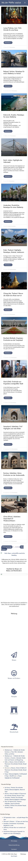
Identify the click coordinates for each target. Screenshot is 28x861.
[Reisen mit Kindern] (14, 673)
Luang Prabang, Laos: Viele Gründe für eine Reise (12, 29)
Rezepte (14, 696)
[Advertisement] (14, 630)
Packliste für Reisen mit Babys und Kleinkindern (14, 570)
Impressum (14, 849)
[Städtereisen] (14, 710)
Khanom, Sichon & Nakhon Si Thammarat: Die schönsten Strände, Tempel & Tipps (15, 764)
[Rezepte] (14, 691)
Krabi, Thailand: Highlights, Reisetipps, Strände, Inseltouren (13, 251)
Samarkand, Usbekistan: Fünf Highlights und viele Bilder (12, 427)
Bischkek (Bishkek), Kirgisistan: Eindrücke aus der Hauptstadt (13, 339)
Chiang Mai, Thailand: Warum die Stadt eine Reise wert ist (13, 294)
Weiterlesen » (8, 42)
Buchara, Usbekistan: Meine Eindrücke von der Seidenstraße (13, 474)
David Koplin (14, 856)
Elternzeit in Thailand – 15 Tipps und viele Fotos (16, 821)
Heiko (6, 762)
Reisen (14, 660)
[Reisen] (14, 655)
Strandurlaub (14, 732)
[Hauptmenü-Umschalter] (25, 2)
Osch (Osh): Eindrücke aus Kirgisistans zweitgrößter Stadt (13, 382)
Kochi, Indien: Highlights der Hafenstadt (12, 161)
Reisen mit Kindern (14, 678)
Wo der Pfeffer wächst (11, 2)
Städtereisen (14, 714)
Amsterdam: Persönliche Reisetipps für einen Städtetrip (13, 206)
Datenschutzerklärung (14, 845)
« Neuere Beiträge (6, 547)
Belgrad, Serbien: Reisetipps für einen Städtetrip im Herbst (13, 72)
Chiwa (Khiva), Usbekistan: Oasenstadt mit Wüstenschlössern (12, 518)
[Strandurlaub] (14, 727)
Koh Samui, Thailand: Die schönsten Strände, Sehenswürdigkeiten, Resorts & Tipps (15, 789)
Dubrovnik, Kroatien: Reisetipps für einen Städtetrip (13, 116)
